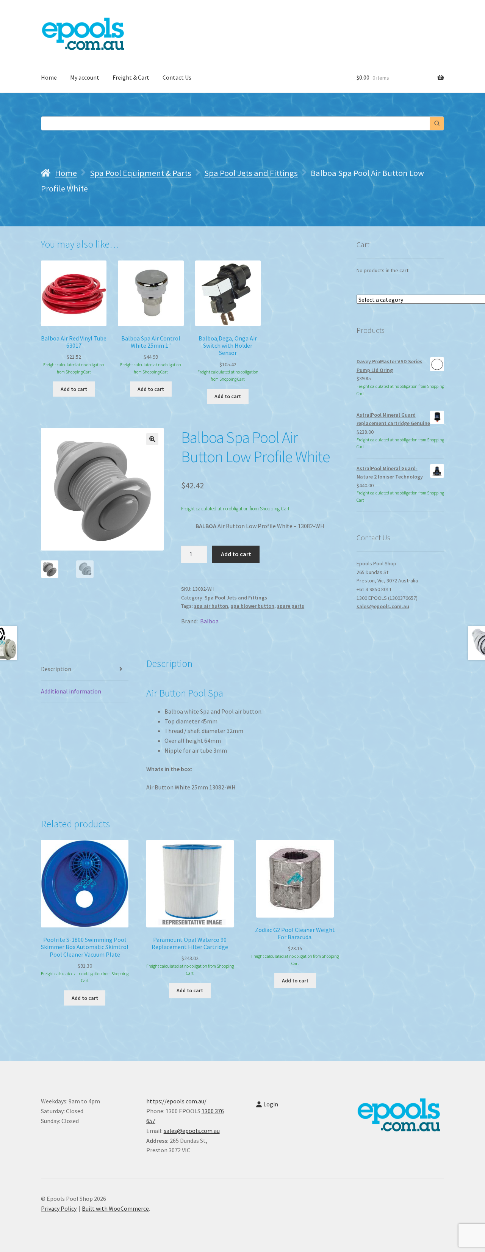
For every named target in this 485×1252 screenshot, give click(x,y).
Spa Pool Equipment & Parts (140, 173)
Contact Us (177, 77)
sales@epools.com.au (383, 606)
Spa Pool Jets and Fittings (251, 173)
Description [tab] (56, 669)
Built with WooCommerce (115, 1208)
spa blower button (252, 605)
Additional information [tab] (71, 691)
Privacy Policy (59, 1208)
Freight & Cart (131, 77)
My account (84, 77)
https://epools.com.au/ (176, 1101)
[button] (152, 439)
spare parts (290, 605)
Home (49, 77)
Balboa (209, 621)
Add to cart (236, 554)
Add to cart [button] (74, 389)
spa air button (211, 605)
